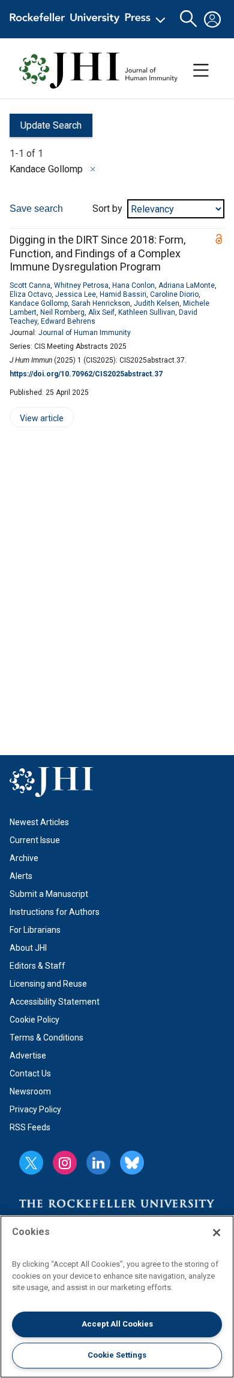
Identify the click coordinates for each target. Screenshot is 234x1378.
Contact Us (30, 1073)
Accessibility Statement (55, 1001)
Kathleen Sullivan (146, 312)
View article (37, 420)
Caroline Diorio (174, 294)
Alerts (21, 876)
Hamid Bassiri (123, 294)
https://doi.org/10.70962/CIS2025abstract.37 (86, 374)
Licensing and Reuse (48, 983)
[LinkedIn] (98, 1163)
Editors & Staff (37, 966)
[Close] (93, 169)
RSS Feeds (30, 1127)
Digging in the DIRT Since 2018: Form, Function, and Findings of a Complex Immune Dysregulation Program (97, 253)
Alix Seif (101, 312)
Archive (24, 858)
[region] (117, 1296)
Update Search (46, 128)
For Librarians (35, 930)
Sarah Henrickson (100, 303)
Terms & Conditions (46, 1037)
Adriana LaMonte (186, 285)
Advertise (28, 1055)
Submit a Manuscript (49, 894)
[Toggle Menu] (201, 70)
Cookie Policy (34, 1019)
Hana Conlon (133, 285)
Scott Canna (30, 285)
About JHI (28, 948)
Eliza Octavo (31, 294)
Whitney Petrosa (81, 285)
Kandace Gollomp (39, 303)
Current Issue (35, 840)
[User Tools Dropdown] (212, 19)
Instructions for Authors (55, 912)
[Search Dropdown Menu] (188, 19)
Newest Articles (39, 822)
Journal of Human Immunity (84, 332)
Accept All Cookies (117, 1323)
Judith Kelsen (156, 303)
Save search (36, 208)
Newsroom (30, 1091)
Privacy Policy (35, 1109)
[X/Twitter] (31, 1163)
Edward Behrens (68, 321)
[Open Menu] (90, 19)
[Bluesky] (132, 1163)
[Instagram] (65, 1163)
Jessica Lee (75, 294)
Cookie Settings (117, 1354)
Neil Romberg (62, 312)
